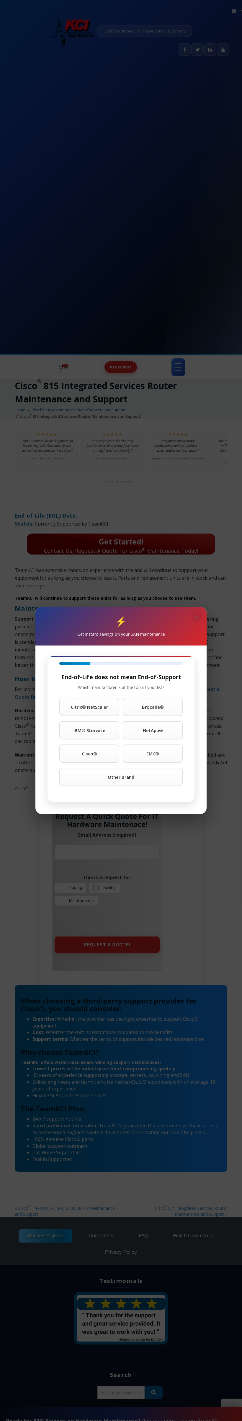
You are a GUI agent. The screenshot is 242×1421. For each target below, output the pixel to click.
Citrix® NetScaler (89, 707)
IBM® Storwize (89, 730)
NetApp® (153, 730)
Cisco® (89, 754)
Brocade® (153, 707)
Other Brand (121, 777)
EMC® (152, 754)
